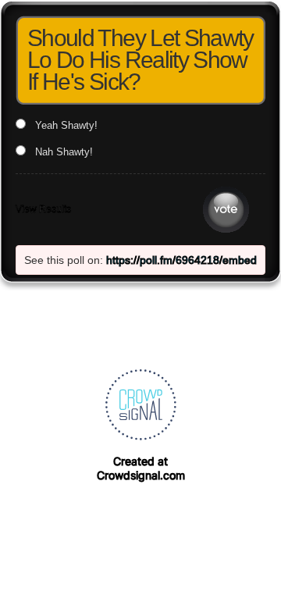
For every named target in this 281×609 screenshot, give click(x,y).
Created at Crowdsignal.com (141, 468)
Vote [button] (226, 209)
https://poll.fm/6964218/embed (181, 260)
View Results (43, 209)
